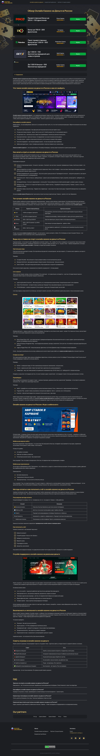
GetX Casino (60, 53)
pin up (35, 716)
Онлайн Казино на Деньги (36, 2)
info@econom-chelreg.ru (76, 733)
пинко (65, 716)
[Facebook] (75, 738)
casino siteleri (42, 716)
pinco (59, 716)
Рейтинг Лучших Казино (64, 2)
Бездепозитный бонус (50, 2)
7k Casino (60, 30)
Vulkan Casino (60, 65)
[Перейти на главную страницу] (7, 2)
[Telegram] (71, 738)
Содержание (19, 74)
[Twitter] (79, 738)
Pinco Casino (60, 18)
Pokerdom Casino (60, 41)
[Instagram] (83, 738)
